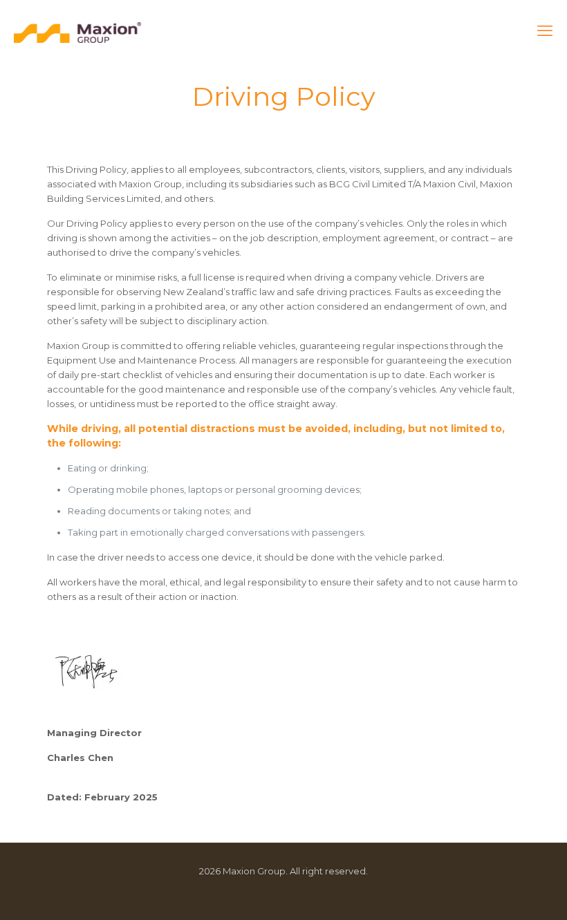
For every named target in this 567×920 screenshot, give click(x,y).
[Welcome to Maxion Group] (77, 31)
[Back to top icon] (500, 891)
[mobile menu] (545, 31)
